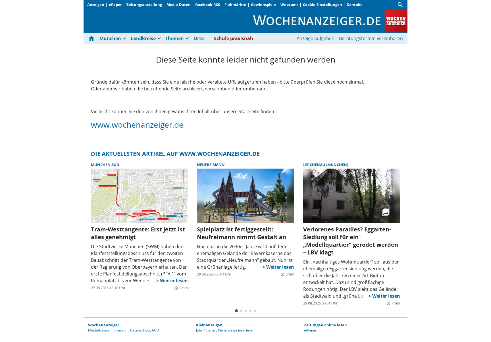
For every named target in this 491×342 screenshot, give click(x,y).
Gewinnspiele (263, 4)
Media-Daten (179, 4)
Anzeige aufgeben (315, 38)
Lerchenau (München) (325, 164)
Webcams (289, 4)
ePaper (115, 4)
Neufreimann (211, 164)
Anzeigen (95, 4)
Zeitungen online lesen (325, 325)
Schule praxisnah (233, 38)
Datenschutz (140, 330)
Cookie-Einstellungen (322, 4)
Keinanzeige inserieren (236, 330)
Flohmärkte (235, 4)
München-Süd (105, 164)
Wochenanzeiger (103, 325)
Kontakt (354, 4)
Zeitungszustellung (144, 4)
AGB (155, 330)
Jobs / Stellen (206, 330)
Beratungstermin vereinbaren (371, 38)
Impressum (119, 330)
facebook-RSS (207, 4)
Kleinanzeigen (209, 325)
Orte (199, 38)
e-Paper (310, 330)
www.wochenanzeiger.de (137, 124)
